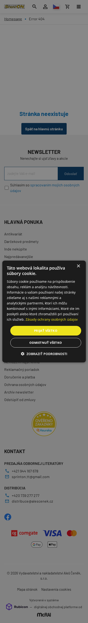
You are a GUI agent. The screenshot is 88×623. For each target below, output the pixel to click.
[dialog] (44, 311)
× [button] (78, 266)
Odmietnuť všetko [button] (45, 342)
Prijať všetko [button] (45, 330)
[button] (44, 354)
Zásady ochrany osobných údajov (52, 319)
